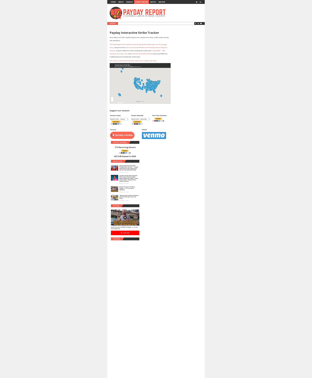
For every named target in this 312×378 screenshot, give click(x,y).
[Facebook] (195, 23)
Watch (153, 2)
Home (113, 2)
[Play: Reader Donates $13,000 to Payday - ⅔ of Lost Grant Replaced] (125, 217)
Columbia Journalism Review (141, 54)
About (121, 2)
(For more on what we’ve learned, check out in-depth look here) (133, 61)
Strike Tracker (141, 2)
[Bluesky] (198, 23)
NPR (140, 47)
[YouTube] (201, 23)
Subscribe (126, 233)
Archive (161, 2)
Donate (129, 2)
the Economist (131, 47)
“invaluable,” (156, 51)
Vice (125, 54)
